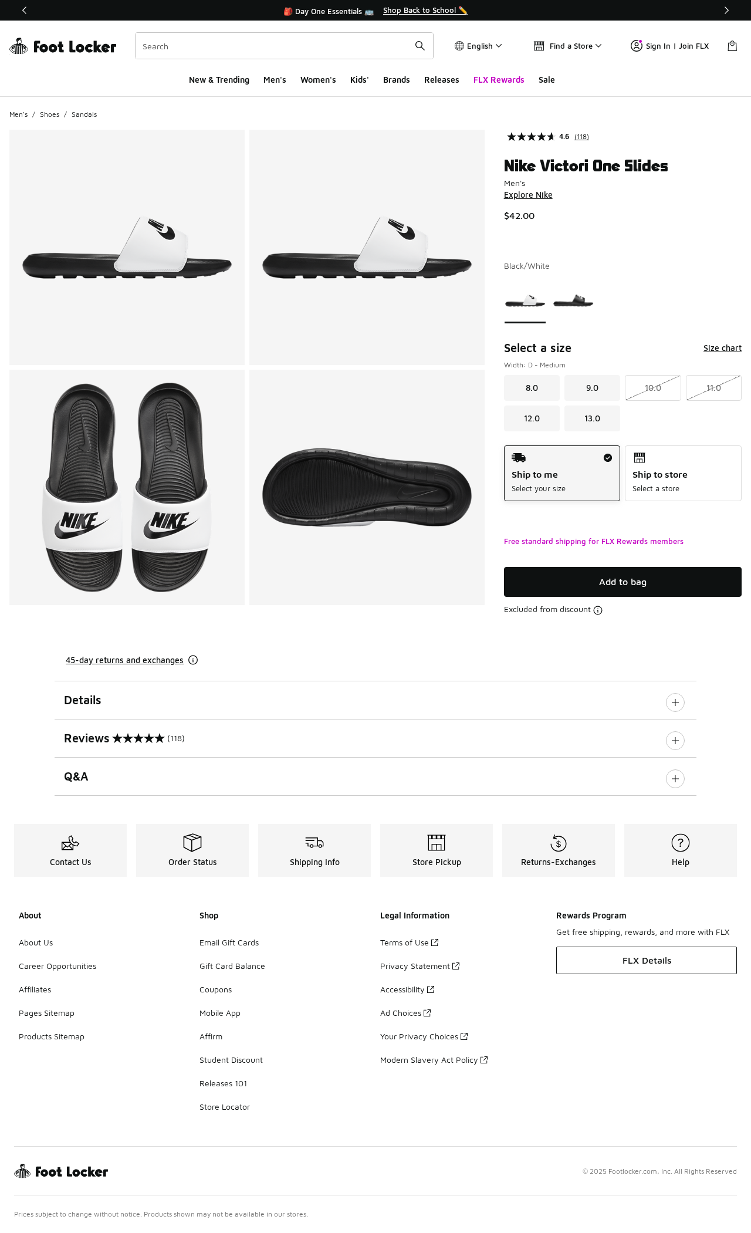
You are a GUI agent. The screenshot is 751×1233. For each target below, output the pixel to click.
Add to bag (623, 581)
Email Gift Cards (229, 942)
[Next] (726, 10)
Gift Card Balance (232, 966)
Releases (441, 80)
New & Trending (219, 80)
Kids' (359, 80)
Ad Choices (400, 1013)
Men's (274, 80)
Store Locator (224, 1107)
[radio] (562, 473)
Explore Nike (528, 195)
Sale (547, 80)
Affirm (210, 1036)
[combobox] (284, 46)
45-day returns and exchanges (125, 660)
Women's (318, 80)
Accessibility (402, 989)
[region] (375, 11)
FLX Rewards (499, 80)
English (480, 45)
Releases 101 (223, 1083)
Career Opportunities (57, 966)
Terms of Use (404, 942)
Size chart (722, 348)
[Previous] (25, 10)
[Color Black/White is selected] (525, 300)
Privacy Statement (415, 966)
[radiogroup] (623, 473)
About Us (36, 942)
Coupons (215, 989)
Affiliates (35, 989)
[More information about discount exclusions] (598, 610)
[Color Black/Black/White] (573, 300)
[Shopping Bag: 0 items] (732, 46)
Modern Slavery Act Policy (429, 1060)
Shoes (49, 114)
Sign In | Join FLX (677, 45)
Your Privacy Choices (419, 1036)
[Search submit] (420, 46)
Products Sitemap (51, 1036)
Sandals (84, 114)
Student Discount (231, 1060)
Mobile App (220, 1013)
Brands (396, 80)
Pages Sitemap (47, 1013)
